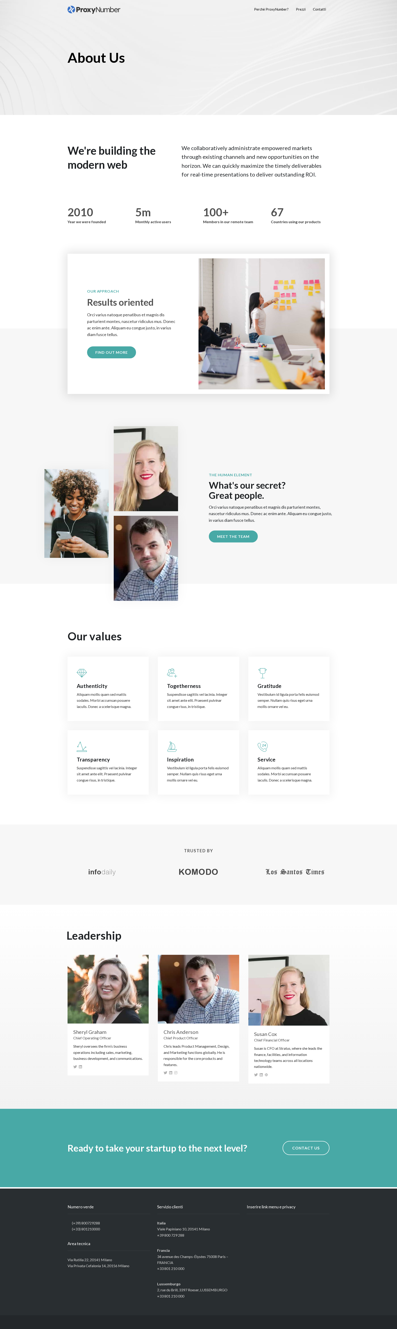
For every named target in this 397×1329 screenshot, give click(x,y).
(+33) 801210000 (86, 1229)
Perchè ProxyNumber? (271, 9)
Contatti (319, 9)
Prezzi (301, 9)
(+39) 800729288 (86, 1223)
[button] (111, 352)
